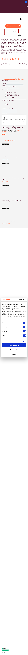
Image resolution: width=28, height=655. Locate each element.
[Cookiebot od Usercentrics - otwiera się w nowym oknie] (18, 300)
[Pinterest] (7, 59)
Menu (18, 19)
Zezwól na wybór (14, 349)
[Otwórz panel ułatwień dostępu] (26, 2)
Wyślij (3, 134)
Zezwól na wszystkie (14, 345)
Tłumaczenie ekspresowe (12, 95)
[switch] (24, 327)
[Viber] (15, 59)
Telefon (4, 85)
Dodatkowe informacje (7, 108)
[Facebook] (2, 59)
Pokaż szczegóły (20, 341)
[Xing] (18, 59)
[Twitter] (5, 59)
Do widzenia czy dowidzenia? (9, 221)
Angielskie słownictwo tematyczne (10, 157)
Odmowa (14, 354)
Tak (7, 103)
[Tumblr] (10, 59)
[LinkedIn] (13, 59)
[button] (21, 19)
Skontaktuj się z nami (13, 26)
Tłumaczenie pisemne (11, 92)
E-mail (4, 83)
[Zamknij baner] (26, 299)
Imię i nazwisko (6, 80)
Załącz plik (4, 113)
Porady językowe (5, 144)
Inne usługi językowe (11, 97)
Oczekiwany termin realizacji (9, 86)
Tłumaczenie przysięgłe (12, 94)
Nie (7, 104)
